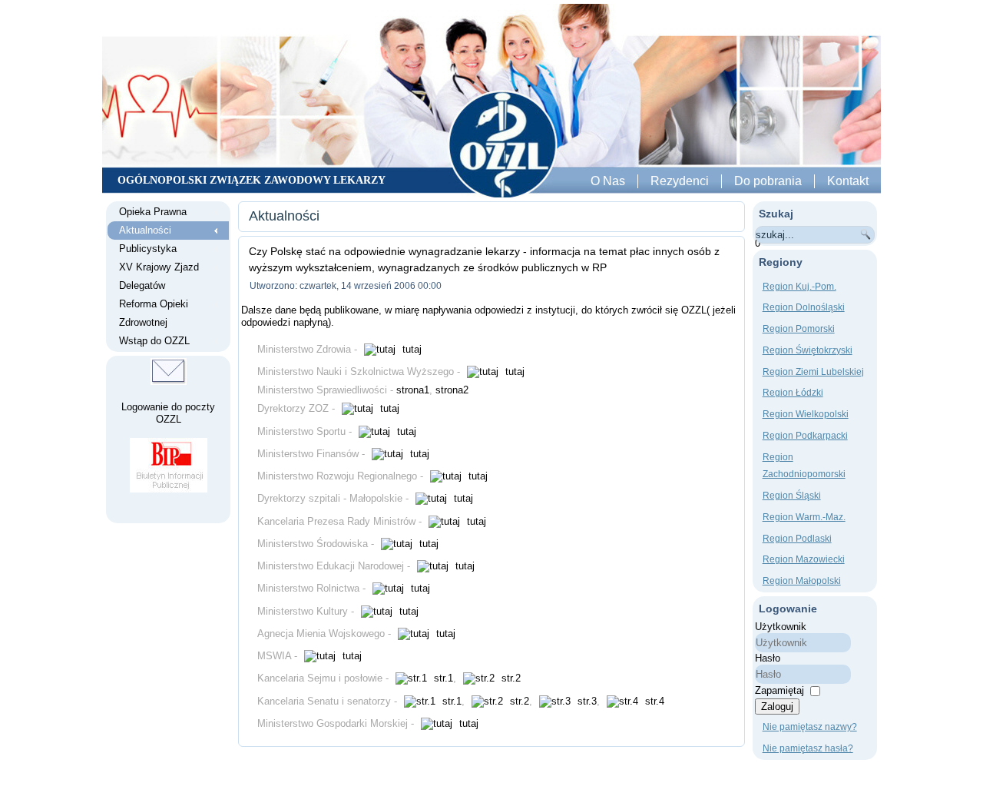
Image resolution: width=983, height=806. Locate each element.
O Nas (608, 180)
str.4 (653, 701)
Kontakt (848, 180)
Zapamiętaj (779, 690)
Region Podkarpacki (805, 435)
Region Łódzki (793, 392)
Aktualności (145, 230)
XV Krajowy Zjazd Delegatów (159, 276)
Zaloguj (777, 706)
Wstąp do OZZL (154, 341)
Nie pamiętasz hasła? (808, 748)
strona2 (451, 390)
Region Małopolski (802, 580)
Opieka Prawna (153, 211)
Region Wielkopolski (806, 414)
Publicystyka (148, 248)
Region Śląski (792, 495)
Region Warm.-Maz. (804, 517)
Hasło (767, 658)
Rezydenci (679, 180)
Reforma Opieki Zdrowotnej (153, 313)
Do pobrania (768, 180)
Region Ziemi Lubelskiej (813, 372)
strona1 (412, 390)
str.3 (585, 701)
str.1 (442, 678)
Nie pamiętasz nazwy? (810, 726)
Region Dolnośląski (804, 307)
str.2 (509, 678)
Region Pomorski (799, 328)
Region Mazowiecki (804, 559)
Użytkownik (780, 626)
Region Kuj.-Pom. (799, 286)
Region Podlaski (797, 538)
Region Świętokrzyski (807, 350)
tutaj (410, 349)
